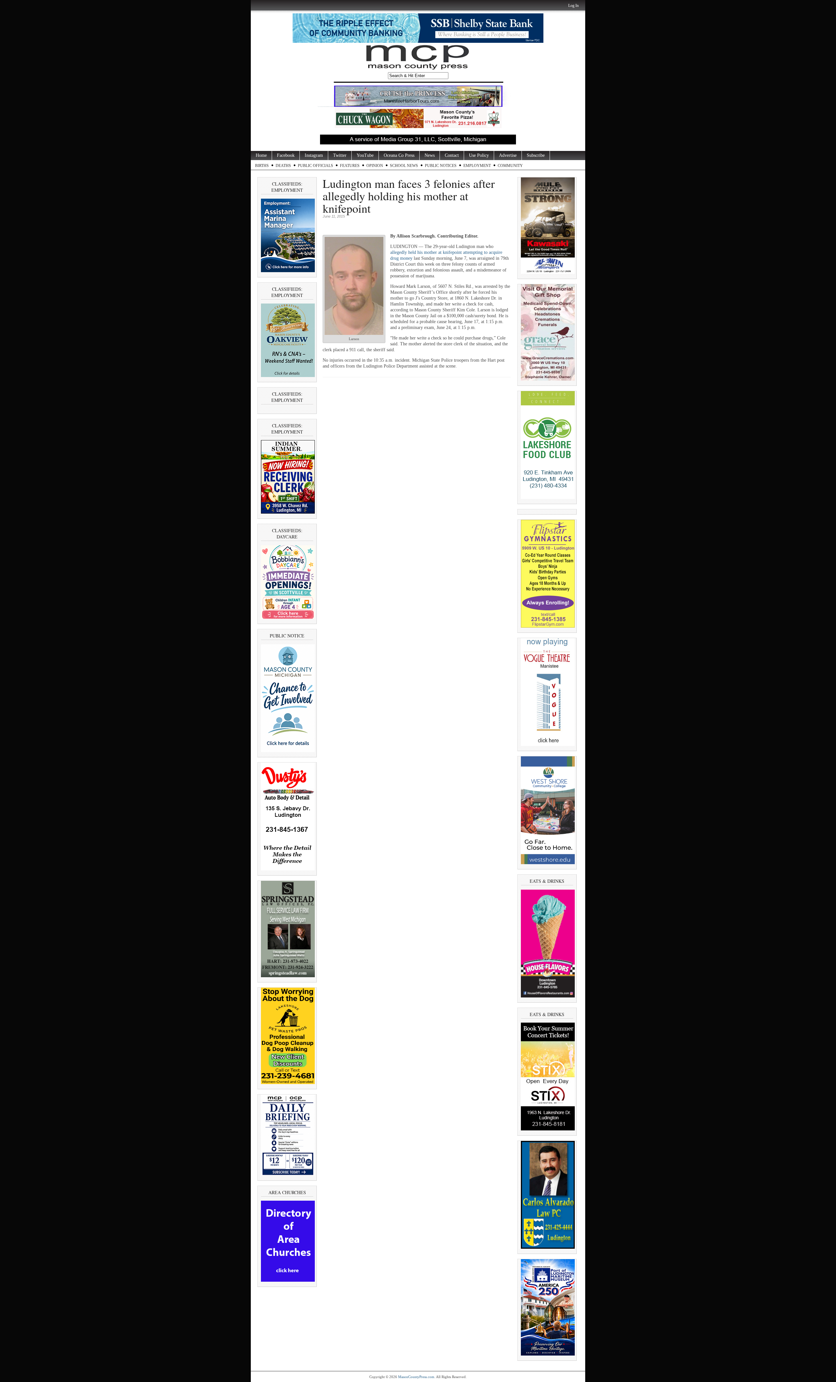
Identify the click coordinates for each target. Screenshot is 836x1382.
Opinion (374, 165)
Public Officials (315, 165)
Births (262, 165)
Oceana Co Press (399, 155)
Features (350, 165)
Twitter (339, 155)
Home (261, 155)
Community (510, 165)
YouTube (365, 155)
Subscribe (536, 155)
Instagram (314, 155)
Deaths (283, 165)
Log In (573, 5)
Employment (477, 165)
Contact (452, 155)
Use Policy (479, 155)
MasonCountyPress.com (416, 1377)
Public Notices (441, 165)
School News (404, 165)
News (430, 155)
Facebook (286, 155)
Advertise (508, 155)
